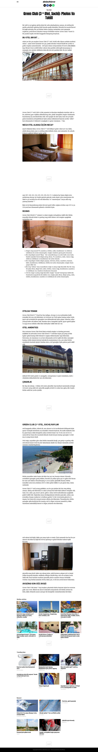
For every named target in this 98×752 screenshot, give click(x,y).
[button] (17, 1)
